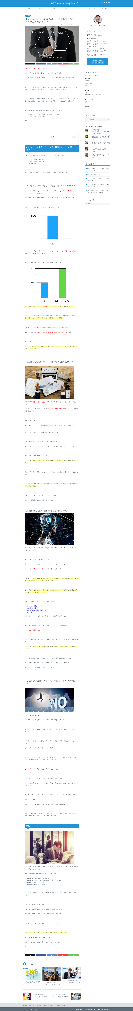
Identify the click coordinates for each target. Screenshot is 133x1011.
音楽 (54, 8)
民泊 (29, 8)
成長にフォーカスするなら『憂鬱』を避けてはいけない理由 (98, 169)
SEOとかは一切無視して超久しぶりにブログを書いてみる (98, 185)
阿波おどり (79, 8)
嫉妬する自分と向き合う (93, 174)
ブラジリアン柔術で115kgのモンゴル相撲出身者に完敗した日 (98, 179)
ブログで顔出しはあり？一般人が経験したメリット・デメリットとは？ (101, 156)
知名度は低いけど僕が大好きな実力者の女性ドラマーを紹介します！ (101, 137)
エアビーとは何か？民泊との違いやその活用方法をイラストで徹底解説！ (101, 143)
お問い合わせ (104, 8)
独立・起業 (41, 8)
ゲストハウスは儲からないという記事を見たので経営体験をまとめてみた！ (101, 149)
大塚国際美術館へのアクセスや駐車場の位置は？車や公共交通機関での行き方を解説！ (101, 131)
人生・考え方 (91, 8)
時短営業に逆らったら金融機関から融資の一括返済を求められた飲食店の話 (98, 191)
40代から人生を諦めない (66, 3)
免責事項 (37, 1009)
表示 (74, 137)
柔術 (66, 8)
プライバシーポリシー (28, 1009)
